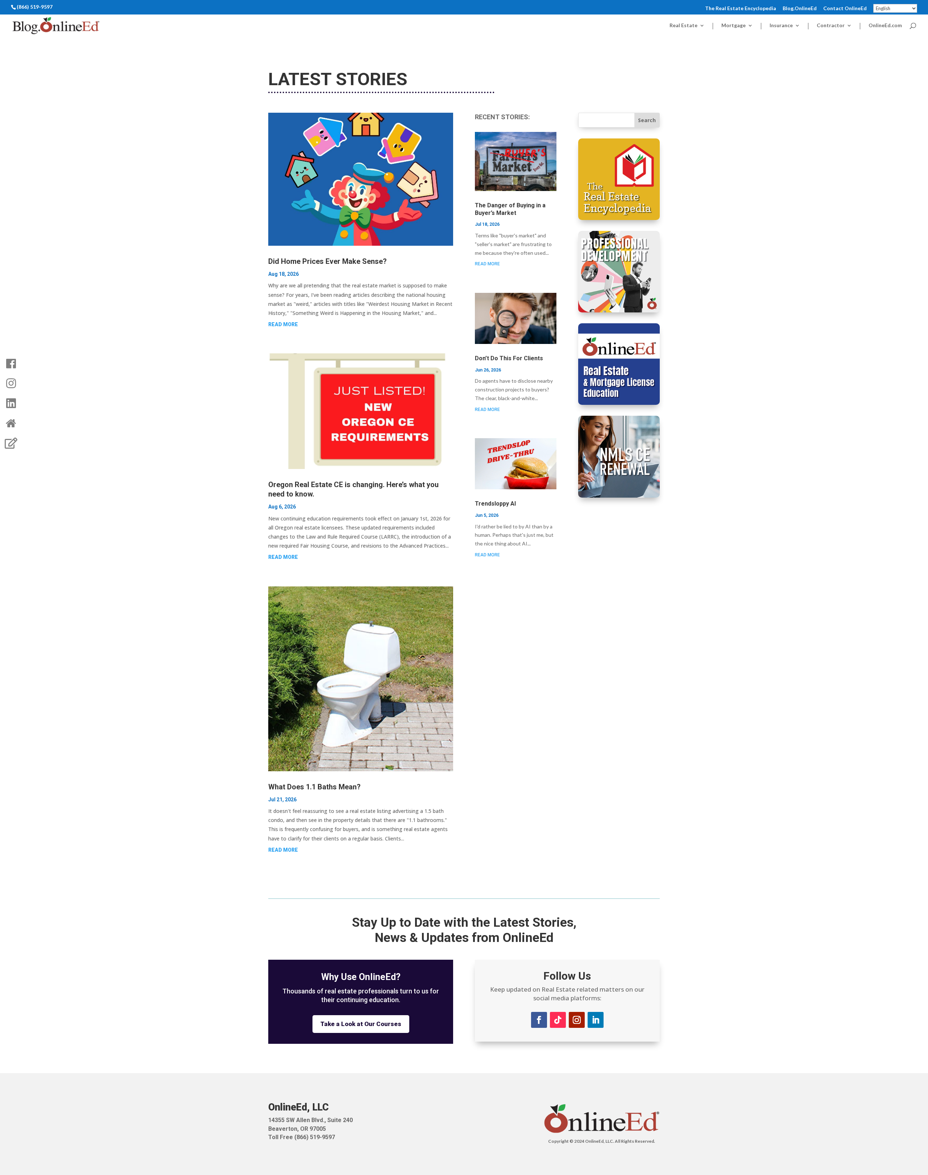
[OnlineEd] (11, 423)
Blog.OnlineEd (800, 8)
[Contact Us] (11, 443)
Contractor (831, 25)
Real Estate (683, 25)
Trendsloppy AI (495, 503)
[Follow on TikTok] (558, 1020)
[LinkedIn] (11, 403)
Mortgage (733, 25)
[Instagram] (11, 383)
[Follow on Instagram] (577, 1020)
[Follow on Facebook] (539, 1020)
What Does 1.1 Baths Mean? (314, 786)
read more (283, 324)
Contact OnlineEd (845, 8)
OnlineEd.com (885, 25)
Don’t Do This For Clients (509, 358)
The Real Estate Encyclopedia (740, 8)
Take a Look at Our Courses (360, 1023)
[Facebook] (11, 363)
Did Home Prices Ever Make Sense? (327, 261)
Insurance (781, 25)
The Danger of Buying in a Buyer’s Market (510, 209)
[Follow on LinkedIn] (596, 1020)
